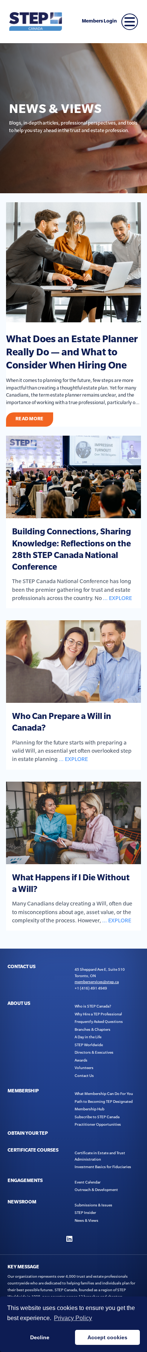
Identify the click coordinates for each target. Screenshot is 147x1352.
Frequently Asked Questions (99, 1021)
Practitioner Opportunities (98, 1124)
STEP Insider (85, 1212)
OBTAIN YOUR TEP (28, 1134)
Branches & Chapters (92, 1029)
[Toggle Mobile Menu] (129, 22)
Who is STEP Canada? (93, 1006)
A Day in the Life (88, 1037)
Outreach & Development (96, 1189)
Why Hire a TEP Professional (98, 1014)
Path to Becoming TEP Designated (104, 1101)
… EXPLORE (117, 598)
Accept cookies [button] (107, 1337)
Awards (81, 1060)
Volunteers (84, 1067)
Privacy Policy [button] (73, 1318)
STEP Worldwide (89, 1044)
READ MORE (29, 419)
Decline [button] (39, 1337)
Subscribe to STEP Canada (97, 1116)
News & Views (86, 1220)
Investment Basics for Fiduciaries (103, 1166)
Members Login (99, 21)
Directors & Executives (94, 1052)
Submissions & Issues (93, 1205)
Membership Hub (89, 1109)
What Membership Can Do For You (104, 1093)
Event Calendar (88, 1182)
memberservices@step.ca (97, 981)
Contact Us (84, 1075)
